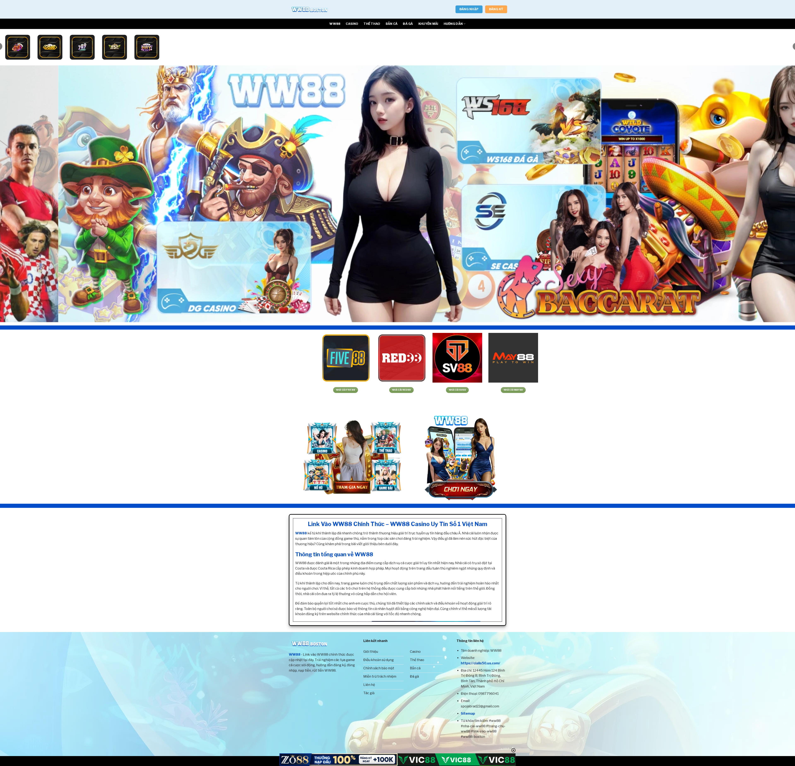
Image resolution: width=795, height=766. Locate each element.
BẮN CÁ (392, 24)
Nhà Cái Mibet (67, 390)
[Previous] (21, 193)
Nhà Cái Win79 (402, 390)
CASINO (352, 24)
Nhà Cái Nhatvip (458, 390)
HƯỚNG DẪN (453, 24)
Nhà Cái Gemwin (346, 390)
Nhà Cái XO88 (178, 390)
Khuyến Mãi (428, 24)
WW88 (334, 24)
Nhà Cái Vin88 (626, 390)
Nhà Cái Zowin (681, 390)
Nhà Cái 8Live (123, 390)
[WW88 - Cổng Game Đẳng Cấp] (309, 9)
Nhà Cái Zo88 (514, 390)
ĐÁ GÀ (408, 24)
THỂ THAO (372, 24)
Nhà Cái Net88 (234, 390)
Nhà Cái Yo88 (570, 390)
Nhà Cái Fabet (290, 390)
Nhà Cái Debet (737, 390)
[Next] (774, 193)
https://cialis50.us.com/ (480, 663)
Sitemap (468, 713)
